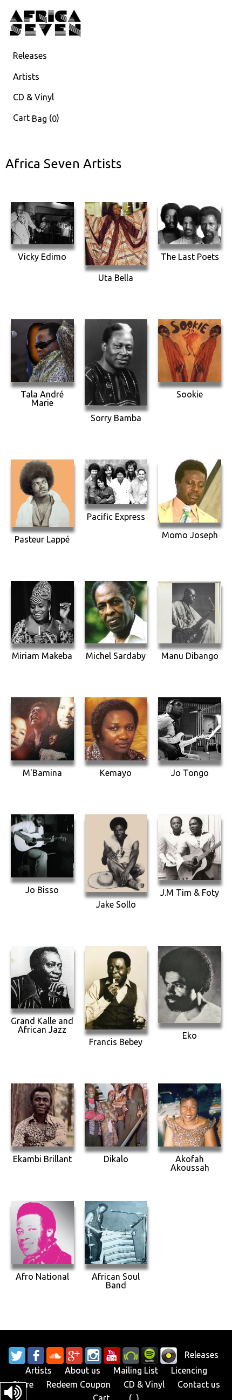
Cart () (36, 118)
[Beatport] (130, 1355)
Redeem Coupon (78, 1384)
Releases (30, 55)
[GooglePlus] (74, 1355)
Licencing (189, 1370)
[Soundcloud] (55, 1355)
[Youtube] (112, 1355)
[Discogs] (168, 1355)
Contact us (199, 1384)
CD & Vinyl (33, 97)
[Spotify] (149, 1355)
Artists (26, 76)
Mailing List (135, 1370)
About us (82, 1370)
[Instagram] (93, 1355)
